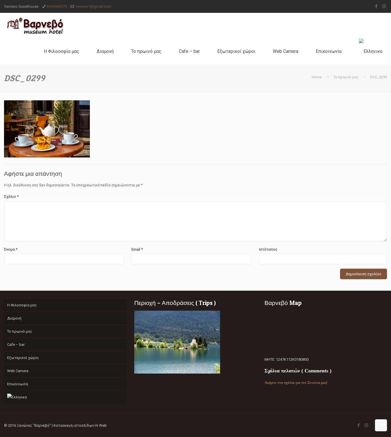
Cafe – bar (16, 344)
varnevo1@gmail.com (93, 6)
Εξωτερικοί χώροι (23, 358)
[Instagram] (384, 6)
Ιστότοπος (268, 249)
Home (317, 77)
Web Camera (17, 371)
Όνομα (10, 249)
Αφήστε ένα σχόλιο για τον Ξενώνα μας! (295, 382)
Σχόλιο (11, 196)
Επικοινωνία (17, 384)
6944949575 (57, 6)
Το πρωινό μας (345, 77)
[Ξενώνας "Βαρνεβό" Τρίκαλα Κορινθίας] (35, 26)
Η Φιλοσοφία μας (22, 305)
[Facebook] (376, 6)
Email (137, 249)
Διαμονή (14, 318)
